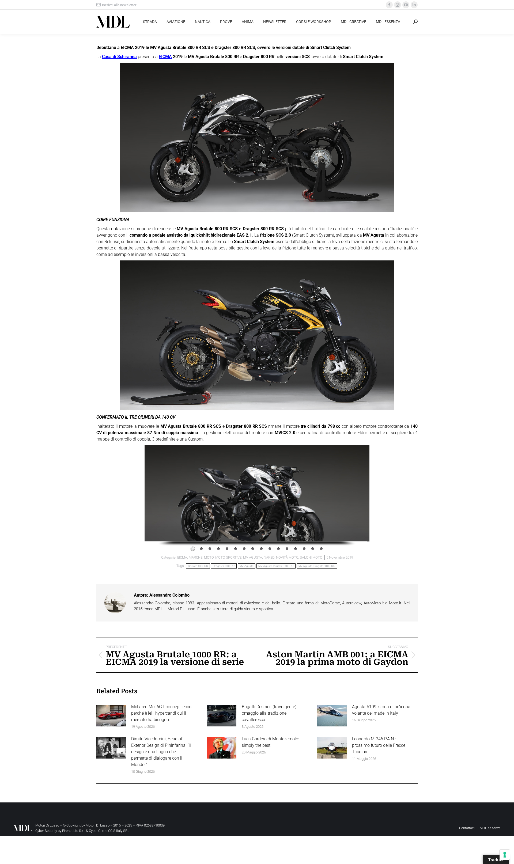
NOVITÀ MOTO (287, 557)
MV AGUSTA (252, 557)
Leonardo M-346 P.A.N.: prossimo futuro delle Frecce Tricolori (378, 745)
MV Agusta (247, 565)
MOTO (209, 557)
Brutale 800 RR (198, 565)
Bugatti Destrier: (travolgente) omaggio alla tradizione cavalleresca (269, 713)
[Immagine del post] (111, 715)
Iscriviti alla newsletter (119, 5)
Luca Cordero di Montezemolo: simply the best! (270, 742)
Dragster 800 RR (224, 565)
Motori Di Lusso (97, 825)
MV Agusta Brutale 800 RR (275, 565)
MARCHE (195, 557)
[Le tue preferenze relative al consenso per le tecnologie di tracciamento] (505, 855)
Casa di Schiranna (119, 56)
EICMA (165, 56)
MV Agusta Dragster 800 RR (316, 565)
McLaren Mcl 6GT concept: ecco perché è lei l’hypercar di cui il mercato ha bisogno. (161, 713)
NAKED (269, 557)
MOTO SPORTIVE (228, 557)
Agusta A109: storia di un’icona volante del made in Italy (381, 710)
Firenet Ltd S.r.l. (73, 831)
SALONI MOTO (311, 557)
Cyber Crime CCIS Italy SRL (109, 831)
